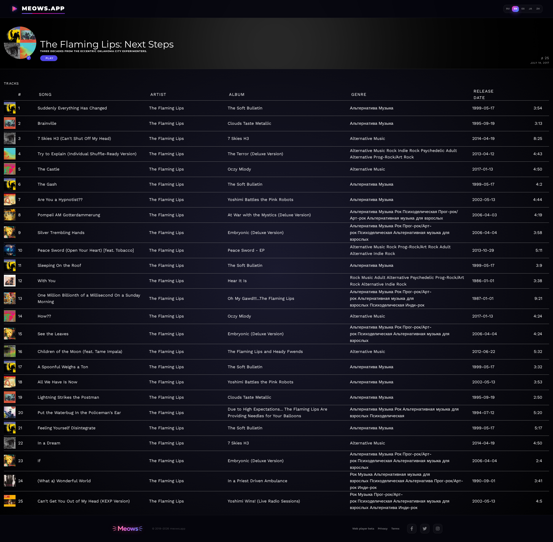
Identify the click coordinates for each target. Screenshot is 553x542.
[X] (424, 528)
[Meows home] (127, 528)
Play (49, 58)
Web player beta (363, 528)
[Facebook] (411, 528)
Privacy (383, 528)
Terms (395, 528)
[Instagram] (437, 528)
